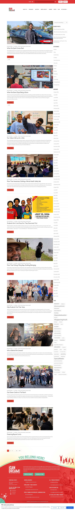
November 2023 (57, 179)
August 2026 (56, 92)
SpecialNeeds (59, 358)
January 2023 (56, 206)
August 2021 (56, 252)
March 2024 (56, 168)
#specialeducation (60, 315)
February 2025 (56, 141)
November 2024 (57, 146)
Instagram (14, 490)
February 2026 (56, 108)
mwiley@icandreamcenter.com (57, 484)
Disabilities (62, 340)
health (65, 349)
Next (20, 450)
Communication (57, 337)
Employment (64, 347)
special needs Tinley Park (58, 363)
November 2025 (57, 116)
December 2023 (57, 176)
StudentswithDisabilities (57, 365)
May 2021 (55, 260)
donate (65, 1)
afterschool (56, 324)
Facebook (14, 492)
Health (55, 68)
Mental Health (44, 9)
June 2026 (56, 97)
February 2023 (56, 203)
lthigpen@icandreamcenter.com (31, 489)
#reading (56, 313)
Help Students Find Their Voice (16, 307)
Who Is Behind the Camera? (15, 350)
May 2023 (55, 195)
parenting (63, 354)
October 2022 (56, 214)
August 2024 (56, 154)
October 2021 (56, 247)
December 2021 (57, 241)
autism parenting (57, 333)
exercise (56, 349)
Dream (55, 342)
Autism (55, 49)
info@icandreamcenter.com (30, 482)
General (55, 65)
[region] (37, 506)
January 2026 (56, 111)
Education (56, 63)
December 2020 (57, 274)
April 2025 (56, 135)
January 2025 (56, 143)
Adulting (37, 9)
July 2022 (55, 222)
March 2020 (56, 296)
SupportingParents (57, 367)
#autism (56, 304)
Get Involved (63, 9)
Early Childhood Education (58, 344)
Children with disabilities (57, 335)
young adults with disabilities (62, 374)
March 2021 (56, 266)
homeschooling (56, 351)
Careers (50, 9)
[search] (55, 2)
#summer (55, 317)
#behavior (63, 303)
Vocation (55, 374)
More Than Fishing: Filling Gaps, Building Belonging (21, 265)
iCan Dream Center (62, 351)
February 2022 (56, 236)
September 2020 (57, 282)
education (57, 347)
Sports (55, 76)
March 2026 (56, 105)
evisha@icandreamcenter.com (56, 492)
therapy (63, 372)
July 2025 (55, 127)
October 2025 (56, 119)
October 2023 (56, 181)
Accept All (70, 507)
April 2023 (56, 198)
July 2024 (55, 157)
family (61, 349)
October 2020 (56, 279)
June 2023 (56, 192)
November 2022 (57, 211)
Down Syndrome (57, 60)
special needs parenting (58, 360)
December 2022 (57, 209)
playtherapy (63, 356)
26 (16, 450)
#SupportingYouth (60, 320)
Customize (55, 507)
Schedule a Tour (39, 474)
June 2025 (56, 130)
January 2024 (56, 173)
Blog (59, 9)
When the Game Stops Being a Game (17, 92)
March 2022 (56, 233)
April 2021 (56, 263)
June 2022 (56, 225)
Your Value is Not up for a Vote (16, 138)
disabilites (56, 340)
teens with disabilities (57, 372)
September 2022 (57, 217)
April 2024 (56, 165)
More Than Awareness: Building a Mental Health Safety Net (24, 181)
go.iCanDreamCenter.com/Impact (57, 496)
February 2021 (56, 268)
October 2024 (56, 149)
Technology (56, 79)
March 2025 (56, 138)
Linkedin (13, 493)
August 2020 (56, 285)
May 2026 (55, 100)
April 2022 (56, 230)
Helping (55, 71)
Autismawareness (57, 328)
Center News (56, 54)
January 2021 (56, 271)
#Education (56, 308)
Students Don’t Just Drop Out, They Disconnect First (22, 223)
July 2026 (55, 94)
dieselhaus (46, 501)
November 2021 (57, 244)
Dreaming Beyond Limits (14, 434)
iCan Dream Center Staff (25, 46)
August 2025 (56, 124)
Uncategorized (56, 84)
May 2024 (55, 162)
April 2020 (56, 293)
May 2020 (55, 290)
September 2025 (57, 122)
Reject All (62, 507)
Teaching (56, 370)
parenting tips (56, 356)
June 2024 (56, 160)
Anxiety (62, 324)
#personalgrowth (57, 310)
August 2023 (56, 187)
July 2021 (55, 255)
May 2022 (55, 228)
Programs (31, 9)
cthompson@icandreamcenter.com (32, 497)
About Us (25, 9)
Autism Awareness (57, 331)
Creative (55, 57)
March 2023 (56, 200)
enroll (60, 1)
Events (55, 9)
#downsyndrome (59, 306)
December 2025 (57, 113)
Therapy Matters (57, 82)
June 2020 (56, 287)
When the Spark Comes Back (15, 48)
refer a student (28, 474)
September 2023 (57, 184)
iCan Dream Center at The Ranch (16, 392)
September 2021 (57, 249)
